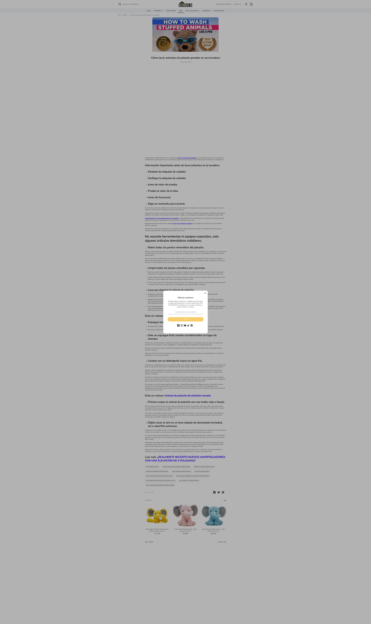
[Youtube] (185, 325)
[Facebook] (178, 325)
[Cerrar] (205, 293)
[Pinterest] (191, 325)
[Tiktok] (188, 325)
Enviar (185, 319)
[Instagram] (182, 325)
